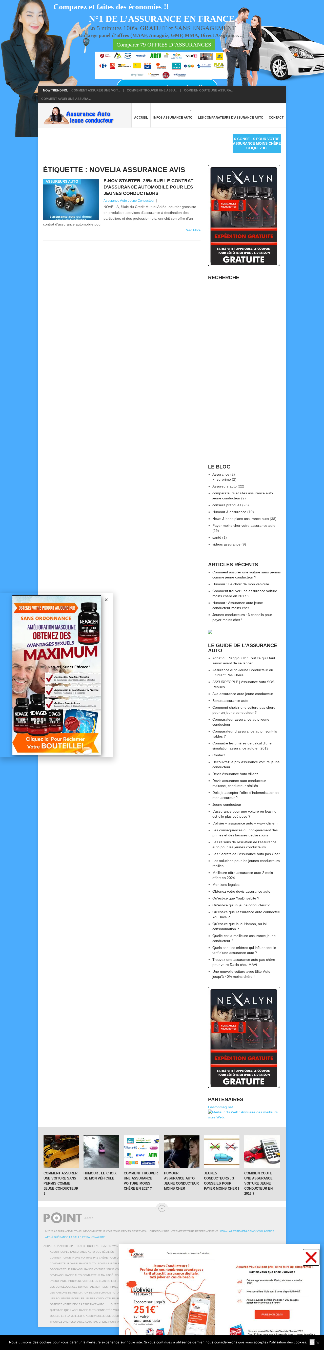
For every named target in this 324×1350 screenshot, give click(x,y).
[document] (162, 675)
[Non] (317, 1342)
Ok (312, 1342)
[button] (311, 1257)
